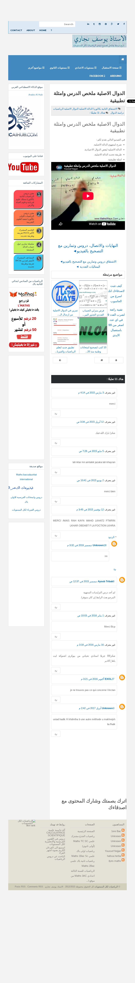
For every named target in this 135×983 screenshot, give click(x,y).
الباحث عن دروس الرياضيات (56, 857)
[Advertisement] (67, 10)
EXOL (108, 679)
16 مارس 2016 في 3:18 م (90, 644)
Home (42, 30)
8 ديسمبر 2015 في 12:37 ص (91, 581)
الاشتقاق (112, 108)
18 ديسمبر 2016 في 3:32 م (86, 545)
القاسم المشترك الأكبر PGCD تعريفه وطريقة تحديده (25, 232)
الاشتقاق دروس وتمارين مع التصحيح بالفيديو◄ (88, 261)
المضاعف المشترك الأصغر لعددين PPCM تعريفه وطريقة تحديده (24, 262)
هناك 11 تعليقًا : (97, 112)
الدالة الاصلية (86, 108)
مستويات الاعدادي (84, 67)
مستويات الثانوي (59, 67)
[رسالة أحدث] (116, 360)
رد (56, 413)
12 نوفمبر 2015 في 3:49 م (90, 509)
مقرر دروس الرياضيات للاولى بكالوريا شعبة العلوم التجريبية (25, 217)
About (31, 30)
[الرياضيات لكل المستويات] (23, 821)
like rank (30, 825)
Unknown (98, 545)
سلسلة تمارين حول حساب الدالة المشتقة (25, 246)
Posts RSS (20, 886)
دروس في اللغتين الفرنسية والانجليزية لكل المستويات (55, 841)
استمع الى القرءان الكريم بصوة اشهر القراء (55, 850)
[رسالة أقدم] (60, 360)
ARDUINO (116, 75)
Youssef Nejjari (113, 851)
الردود (111, 537)
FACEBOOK (97, 75)
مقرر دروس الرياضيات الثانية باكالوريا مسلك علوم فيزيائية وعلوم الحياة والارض (25, 199)
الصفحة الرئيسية (86, 831)
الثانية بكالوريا (100, 108)
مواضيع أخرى (35, 67)
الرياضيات (58, 108)
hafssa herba (114, 856)
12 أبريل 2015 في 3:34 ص (90, 421)
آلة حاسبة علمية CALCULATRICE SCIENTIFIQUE (55, 833)
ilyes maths (115, 860)
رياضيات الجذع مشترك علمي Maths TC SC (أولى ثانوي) (83, 841)
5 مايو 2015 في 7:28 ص (91, 451)
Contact (16, 30)
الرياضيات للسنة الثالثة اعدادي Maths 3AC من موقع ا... (83, 875)
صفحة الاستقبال (110, 67)
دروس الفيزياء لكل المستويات (26, 509)
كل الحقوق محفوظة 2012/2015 (79, 886)
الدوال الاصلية (71, 108)
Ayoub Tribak (105, 581)
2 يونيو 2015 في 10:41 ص (90, 480)
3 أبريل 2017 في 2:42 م (96, 708)
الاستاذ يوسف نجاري (53, 886)
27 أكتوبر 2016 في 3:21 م (97, 679)
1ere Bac (116, 831)
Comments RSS (35, 886)
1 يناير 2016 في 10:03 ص (90, 615)
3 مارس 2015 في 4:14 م (91, 392)
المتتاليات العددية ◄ (88, 266)
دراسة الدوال (117, 112)
